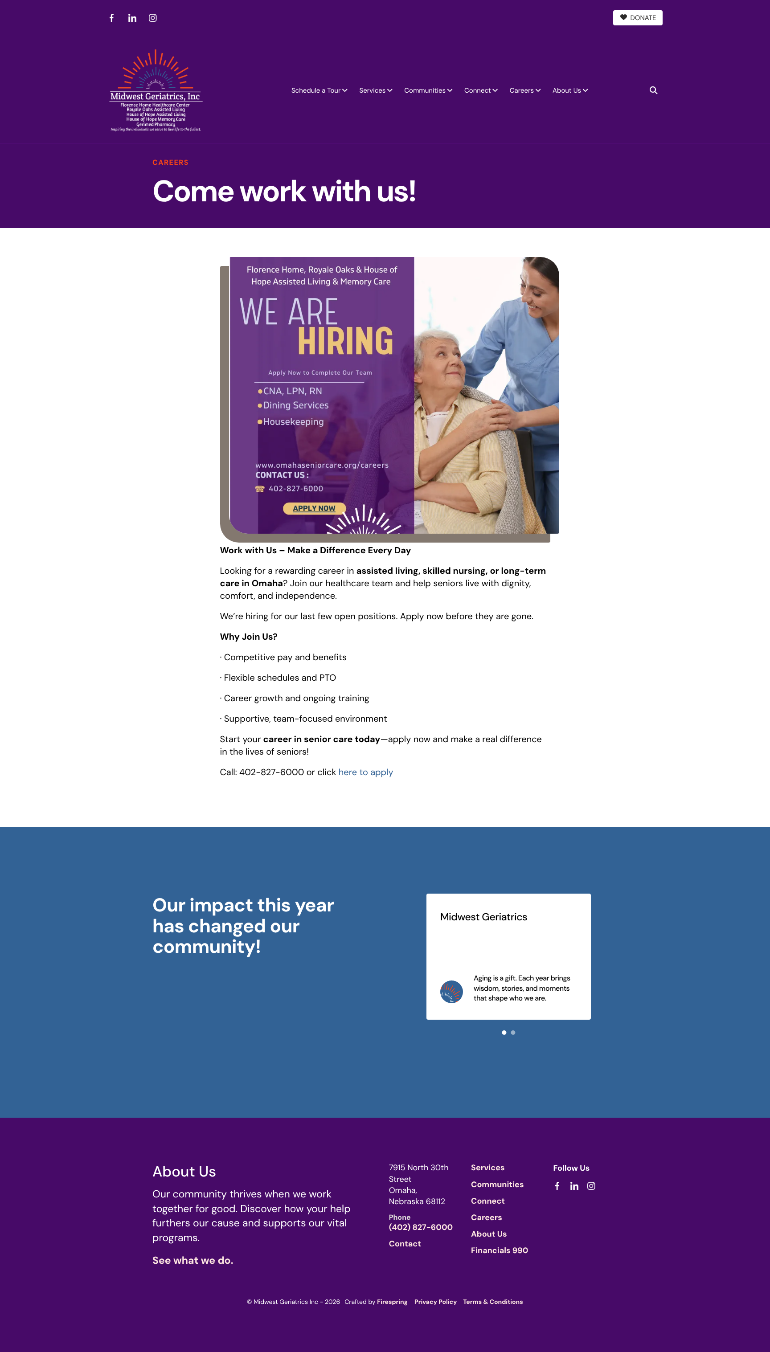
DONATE (643, 17)
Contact (405, 1243)
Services (372, 90)
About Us (567, 90)
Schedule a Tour (316, 90)
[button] (654, 90)
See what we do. (192, 1260)
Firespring (392, 1302)
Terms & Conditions (493, 1302)
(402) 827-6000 (421, 1227)
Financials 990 (499, 1250)
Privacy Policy (435, 1302)
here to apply (366, 772)
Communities (425, 90)
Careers (522, 90)
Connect (477, 90)
